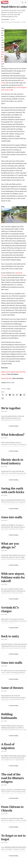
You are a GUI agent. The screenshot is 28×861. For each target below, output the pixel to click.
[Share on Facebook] (6, 394)
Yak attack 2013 (6, 378)
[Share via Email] (2, 398)
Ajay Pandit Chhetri (2, 56)
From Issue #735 (16, 22)
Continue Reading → (14, 426)
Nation (13, 19)
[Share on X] (2, 394)
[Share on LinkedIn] (13, 394)
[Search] (22, 2)
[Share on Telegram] (20, 394)
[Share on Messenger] (9, 394)
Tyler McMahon (5, 19)
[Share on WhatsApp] (17, 394)
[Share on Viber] (24, 394)
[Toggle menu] (25, 2)
